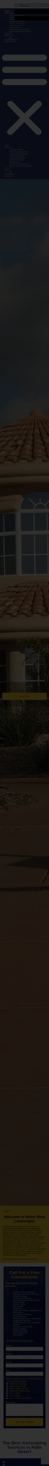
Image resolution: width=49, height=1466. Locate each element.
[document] (24, 733)
